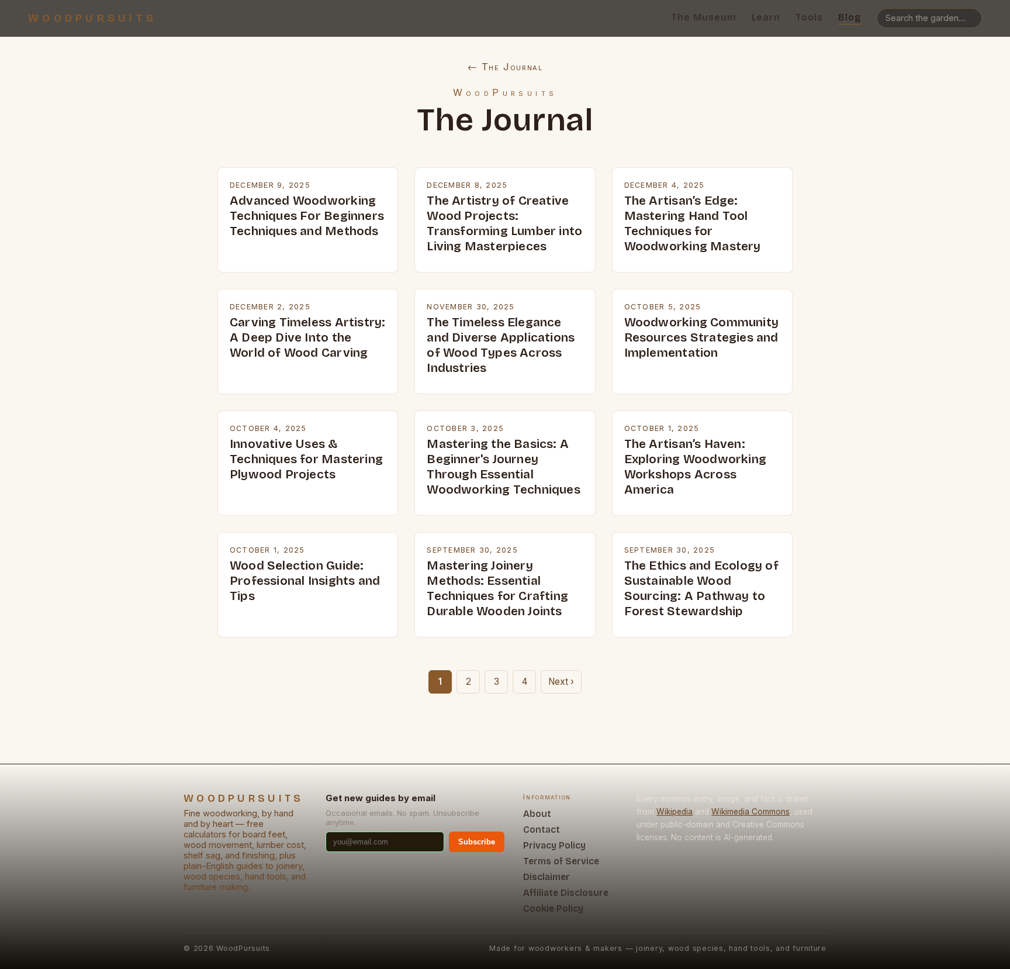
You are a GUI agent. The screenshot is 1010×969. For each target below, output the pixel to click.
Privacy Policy (554, 845)
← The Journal (505, 67)
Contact (541, 829)
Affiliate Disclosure (565, 892)
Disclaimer (546, 876)
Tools (809, 17)
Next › (561, 681)
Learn (766, 17)
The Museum (703, 17)
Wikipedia (674, 811)
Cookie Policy (553, 908)
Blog (850, 17)
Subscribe (476, 841)
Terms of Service (561, 861)
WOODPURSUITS (92, 18)
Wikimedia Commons (750, 811)
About (537, 813)
